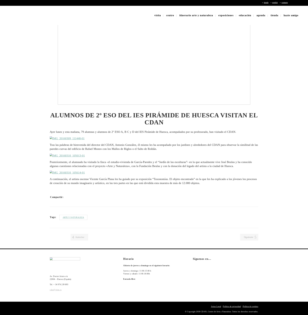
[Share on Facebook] (67, 197)
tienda (266, 2)
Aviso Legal (216, 306)
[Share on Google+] (75, 197)
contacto (285, 2)
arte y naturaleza (73, 217)
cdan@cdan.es (56, 290)
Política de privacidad (232, 306)
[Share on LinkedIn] (79, 197)
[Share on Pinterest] (88, 197)
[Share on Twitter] (71, 197)
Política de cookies (250, 306)
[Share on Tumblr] (83, 197)
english (275, 2)
